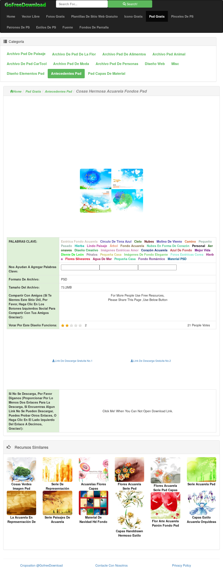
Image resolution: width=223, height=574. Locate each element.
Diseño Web (155, 63)
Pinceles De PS (182, 16)
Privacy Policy (181, 565)
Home (11, 16)
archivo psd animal (168, 54)
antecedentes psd (66, 73)
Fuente (68, 27)
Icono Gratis (133, 16)
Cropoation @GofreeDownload (41, 565)
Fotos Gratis (55, 16)
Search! (131, 4)
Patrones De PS (18, 27)
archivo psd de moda (71, 63)
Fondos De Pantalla (94, 27)
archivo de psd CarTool (27, 63)
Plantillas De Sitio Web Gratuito (94, 16)
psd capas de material (106, 73)
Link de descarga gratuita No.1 (74, 360)
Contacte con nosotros (111, 565)
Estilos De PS (46, 27)
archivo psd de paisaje (26, 53)
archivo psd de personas (117, 63)
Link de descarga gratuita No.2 (152, 360)
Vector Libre (31, 16)
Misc (175, 63)
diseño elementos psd (25, 73)
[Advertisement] (111, 129)
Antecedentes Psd (58, 91)
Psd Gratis (158, 16)
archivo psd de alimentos (124, 54)
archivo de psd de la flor (74, 54)
